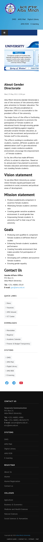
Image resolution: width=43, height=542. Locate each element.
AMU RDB (25, 24)
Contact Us (22, 539)
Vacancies (10, 308)
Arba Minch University (23, 535)
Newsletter (11, 330)
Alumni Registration (12, 481)
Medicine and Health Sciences (16, 509)
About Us (8, 472)
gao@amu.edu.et (18, 287)
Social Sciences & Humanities (16, 518)
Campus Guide (11, 539)
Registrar (10, 335)
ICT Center (11, 316)
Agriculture (8, 500)
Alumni (7, 476)
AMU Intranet (11, 312)
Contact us (8, 486)
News (9, 303)
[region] (21, 56)
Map (37, 539)
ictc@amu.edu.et (11, 425)
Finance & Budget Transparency (18, 344)
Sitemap (31, 539)
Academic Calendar (14, 339)
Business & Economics (13, 504)
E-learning (35, 24)
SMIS (14, 19)
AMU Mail (22, 19)
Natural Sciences (11, 514)
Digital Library (33, 19)
